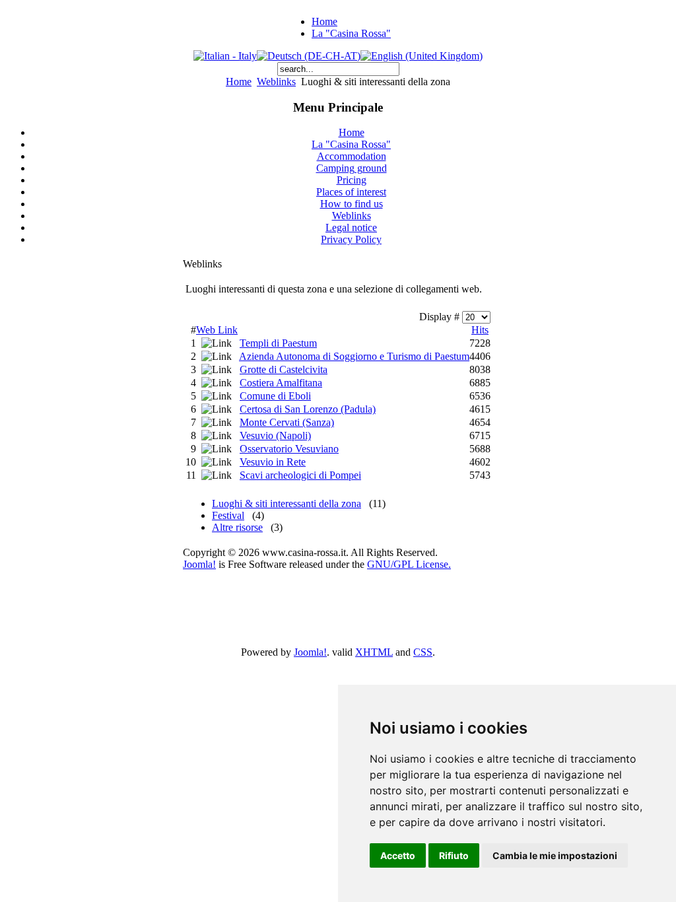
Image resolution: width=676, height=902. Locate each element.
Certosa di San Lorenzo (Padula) (308, 409)
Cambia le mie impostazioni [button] (554, 855)
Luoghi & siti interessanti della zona (286, 503)
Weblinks (276, 81)
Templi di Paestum (278, 343)
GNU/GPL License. (409, 564)
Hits (480, 329)
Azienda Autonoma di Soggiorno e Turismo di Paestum (354, 356)
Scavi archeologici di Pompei (300, 475)
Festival (228, 515)
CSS (422, 652)
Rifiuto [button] (454, 855)
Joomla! (199, 564)
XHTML (374, 652)
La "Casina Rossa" (351, 33)
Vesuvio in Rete (273, 462)
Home (324, 21)
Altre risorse (237, 527)
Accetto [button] (397, 855)
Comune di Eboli (275, 395)
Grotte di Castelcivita (283, 369)
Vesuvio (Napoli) (275, 435)
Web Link (217, 329)
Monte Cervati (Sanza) (287, 422)
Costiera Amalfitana (281, 382)
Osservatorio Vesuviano (289, 448)
